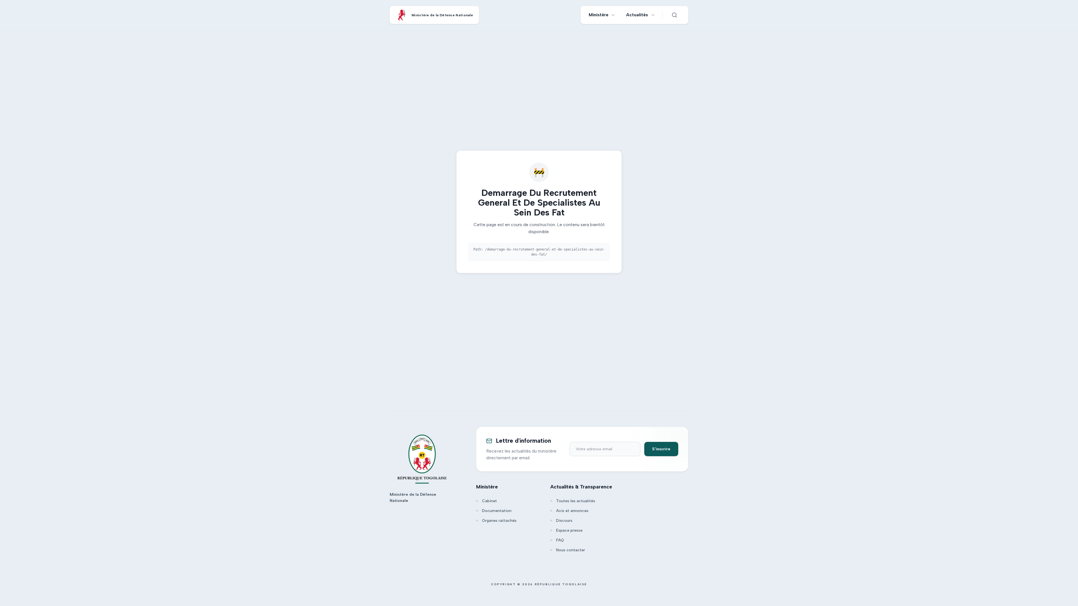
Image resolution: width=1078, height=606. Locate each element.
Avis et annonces (572, 510)
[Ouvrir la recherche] (674, 15)
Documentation (496, 510)
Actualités (637, 14)
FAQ (560, 540)
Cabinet (489, 501)
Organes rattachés (499, 520)
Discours (564, 520)
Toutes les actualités (575, 501)
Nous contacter (570, 550)
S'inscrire (661, 449)
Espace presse (569, 530)
